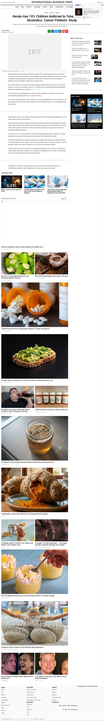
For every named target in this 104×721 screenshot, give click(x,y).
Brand (53, 692)
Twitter (64, 705)
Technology (37, 6)
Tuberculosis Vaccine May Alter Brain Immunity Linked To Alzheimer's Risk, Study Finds (57, 191)
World (3, 694)
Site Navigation (56, 697)
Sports (51, 6)
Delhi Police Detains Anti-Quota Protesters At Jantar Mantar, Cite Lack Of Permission (81, 43)
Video (3, 713)
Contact (54, 700)
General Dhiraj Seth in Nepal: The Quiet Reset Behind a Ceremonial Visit (81, 72)
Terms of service (32, 697)
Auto (2, 707)
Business (28, 6)
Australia (29, 704)
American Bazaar (35, 89)
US (2, 692)
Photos (3, 710)
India (2, 689)
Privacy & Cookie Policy (34, 700)
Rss (66, 709)
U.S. (28, 714)
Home (17, 6)
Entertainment (59, 6)
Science (45, 6)
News (22, 6)
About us (54, 689)
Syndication (30, 694)
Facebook (73, 705)
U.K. (28, 712)
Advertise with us (32, 689)
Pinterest (73, 709)
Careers (54, 694)
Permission (30, 692)
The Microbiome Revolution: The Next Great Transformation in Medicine (34, 191)
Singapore (30, 709)
